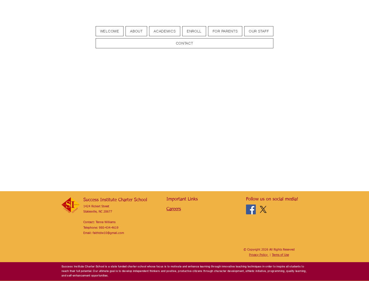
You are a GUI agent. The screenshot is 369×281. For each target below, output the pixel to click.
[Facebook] (251, 209)
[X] (263, 209)
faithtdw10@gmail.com (108, 233)
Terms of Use (280, 255)
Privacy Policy (259, 255)
